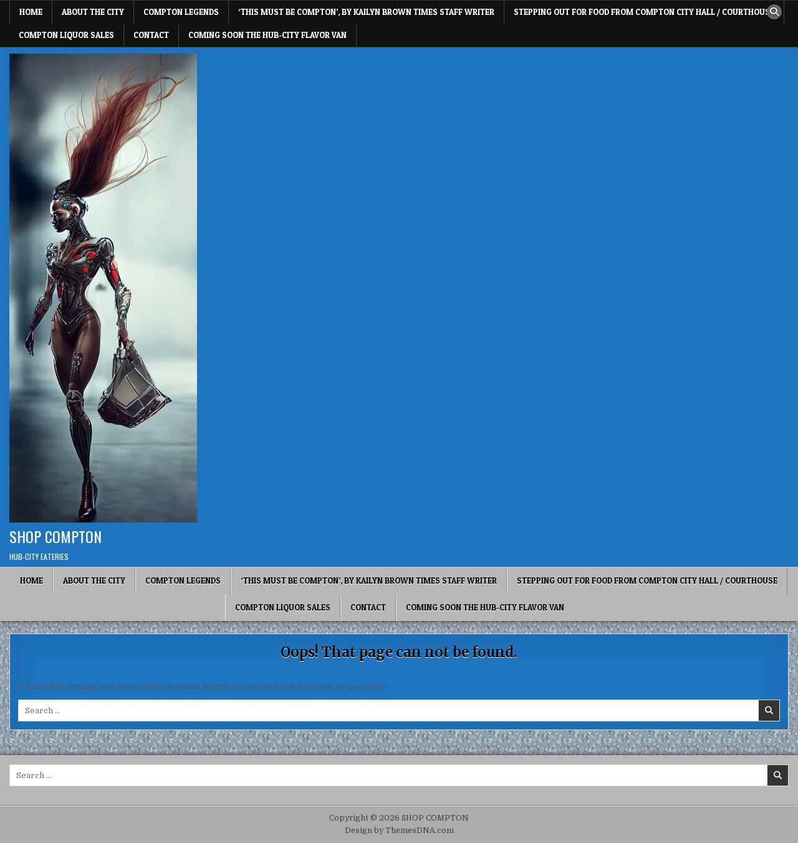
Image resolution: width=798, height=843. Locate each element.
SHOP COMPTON (55, 536)
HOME (30, 12)
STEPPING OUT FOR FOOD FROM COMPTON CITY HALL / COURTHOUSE (644, 12)
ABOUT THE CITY (93, 12)
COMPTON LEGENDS (181, 12)
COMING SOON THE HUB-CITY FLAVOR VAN (267, 35)
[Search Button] (774, 11)
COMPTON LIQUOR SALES (66, 35)
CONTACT (151, 35)
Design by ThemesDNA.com (399, 830)
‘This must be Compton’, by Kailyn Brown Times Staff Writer (366, 12)
